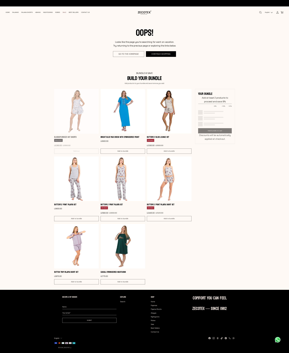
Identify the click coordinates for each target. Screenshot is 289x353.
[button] (282, 12)
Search (122, 302)
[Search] (260, 12)
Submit (89, 320)
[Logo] (144, 12)
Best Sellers (155, 328)
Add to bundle (122, 151)
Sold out (76, 151)
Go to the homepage (129, 54)
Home (153, 302)
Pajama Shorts (156, 309)
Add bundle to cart (215, 131)
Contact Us (155, 332)
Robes (153, 320)
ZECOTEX (67, 347)
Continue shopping (160, 54)
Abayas (153, 313)
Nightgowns (155, 317)
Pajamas (154, 305)
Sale (152, 324)
